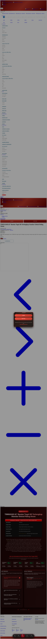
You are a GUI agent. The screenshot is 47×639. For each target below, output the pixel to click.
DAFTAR (23, 318)
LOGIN (23, 315)
